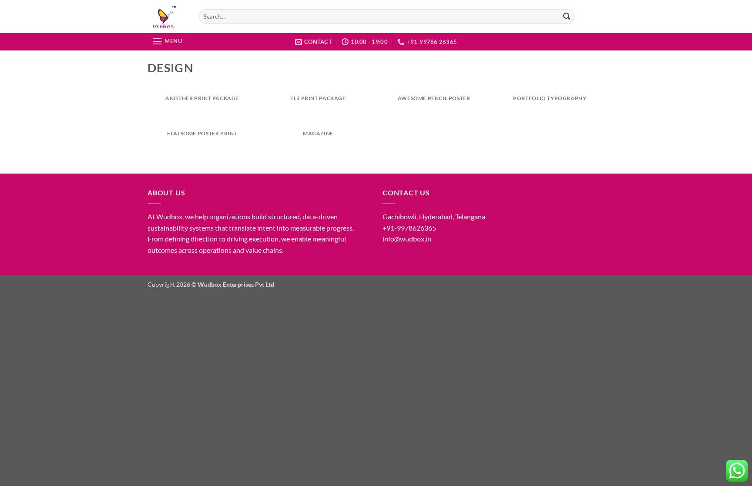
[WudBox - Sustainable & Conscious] (167, 16)
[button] (167, 41)
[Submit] (567, 16)
